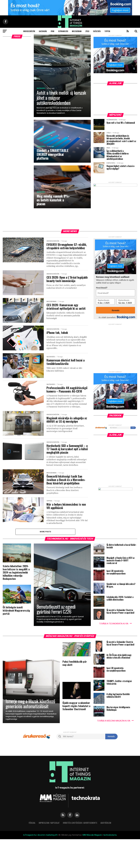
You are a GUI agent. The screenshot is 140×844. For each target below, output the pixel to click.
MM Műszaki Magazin (92, 835)
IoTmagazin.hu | (30, 835)
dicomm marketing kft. (48, 835)
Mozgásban (76, 31)
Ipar (52, 31)
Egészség (97, 31)
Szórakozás (63, 31)
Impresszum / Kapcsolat (49, 822)
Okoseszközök (29, 31)
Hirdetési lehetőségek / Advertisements (80, 822)
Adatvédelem (105, 822)
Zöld (87, 31)
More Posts (45, 532)
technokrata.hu (110, 835)
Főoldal (32, 822)
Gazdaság (43, 31)
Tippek (107, 31)
